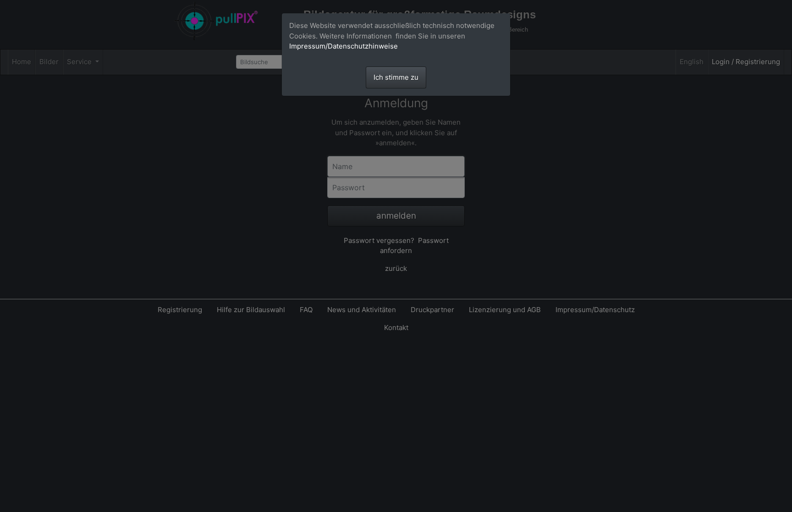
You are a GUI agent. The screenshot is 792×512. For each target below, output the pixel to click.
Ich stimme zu (396, 77)
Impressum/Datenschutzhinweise (343, 46)
